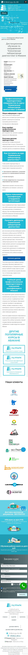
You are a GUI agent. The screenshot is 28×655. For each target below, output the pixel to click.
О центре (13, 617)
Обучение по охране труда (14, 351)
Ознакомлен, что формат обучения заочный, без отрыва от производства (14, 591)
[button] (25, 2)
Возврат (14, 620)
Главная (5, 617)
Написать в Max (18, 641)
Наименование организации (10, 569)
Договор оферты (14, 626)
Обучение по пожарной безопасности (14, 372)
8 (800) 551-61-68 (11, 2)
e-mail (3, 574)
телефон (4, 579)
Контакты (22, 617)
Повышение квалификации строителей (14, 361)
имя (2, 564)
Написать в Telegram (17, 639)
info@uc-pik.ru (8, 20)
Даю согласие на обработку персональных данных (13, 589)
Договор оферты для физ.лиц (14, 629)
